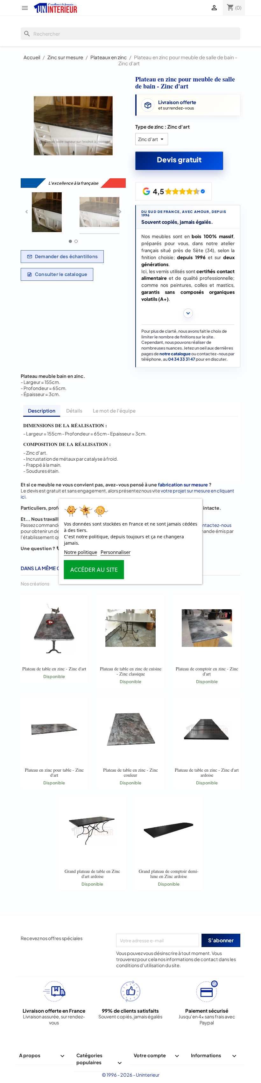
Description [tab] (41, 410)
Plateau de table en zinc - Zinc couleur (130, 772)
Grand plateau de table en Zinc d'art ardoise (92, 873)
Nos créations (35, 583)
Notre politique (80, 552)
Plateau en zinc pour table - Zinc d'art (54, 772)
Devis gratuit (179, 159)
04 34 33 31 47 (181, 359)
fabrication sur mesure (183, 484)
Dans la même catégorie (52, 568)
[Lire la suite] (188, 313)
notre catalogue (175, 353)
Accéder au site (94, 570)
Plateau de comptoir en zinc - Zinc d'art (207, 671)
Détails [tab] (74, 410)
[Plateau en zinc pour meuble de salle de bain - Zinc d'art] (47, 213)
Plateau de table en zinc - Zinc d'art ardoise (207, 772)
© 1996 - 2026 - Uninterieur (130, 1075)
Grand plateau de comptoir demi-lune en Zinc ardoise (169, 873)
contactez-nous (214, 525)
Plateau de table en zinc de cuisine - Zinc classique (130, 671)
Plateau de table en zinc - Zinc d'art (54, 669)
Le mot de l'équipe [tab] (114, 410)
